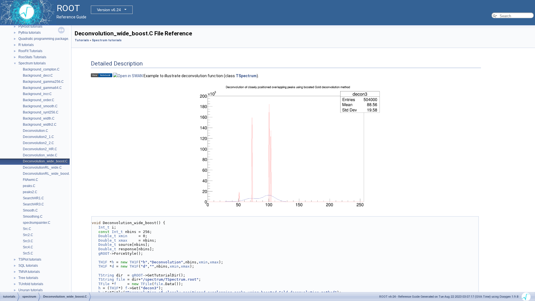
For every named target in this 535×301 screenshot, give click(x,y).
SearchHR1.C (33, 198)
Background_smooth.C (40, 106)
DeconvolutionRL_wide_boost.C (47, 174)
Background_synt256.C (41, 112)
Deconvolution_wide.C (40, 155)
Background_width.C (39, 118)
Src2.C (28, 235)
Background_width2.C (40, 125)
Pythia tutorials (29, 33)
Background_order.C (38, 100)
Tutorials (82, 40)
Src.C (27, 229)
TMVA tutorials (29, 272)
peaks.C (29, 186)
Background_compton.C (41, 69)
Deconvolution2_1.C (38, 137)
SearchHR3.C (33, 204)
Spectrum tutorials (32, 63)
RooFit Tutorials (30, 51)
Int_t (104, 227)
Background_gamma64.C (42, 88)
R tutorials (26, 45)
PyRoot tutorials (30, 26)
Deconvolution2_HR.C (40, 149)
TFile (104, 284)
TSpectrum (246, 76)
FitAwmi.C (30, 180)
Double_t (107, 236)
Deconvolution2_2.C (38, 143)
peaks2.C (30, 192)
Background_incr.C (37, 94)
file (120, 279)
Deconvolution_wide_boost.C (45, 161)
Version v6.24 (109, 10)
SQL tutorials (28, 266)
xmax (122, 240)
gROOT (104, 253)
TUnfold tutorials (30, 284)
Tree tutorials (28, 278)
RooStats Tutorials (32, 57)
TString (106, 275)
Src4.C (28, 247)
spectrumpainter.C (36, 223)
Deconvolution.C (35, 131)
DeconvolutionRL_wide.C (42, 167)
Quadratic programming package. (43, 39)
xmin (122, 236)
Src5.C (28, 253)
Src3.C (28, 241)
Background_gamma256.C (43, 82)
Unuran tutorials (30, 290)
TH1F (102, 262)
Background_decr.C (38, 75)
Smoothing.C (33, 217)
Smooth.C (30, 210)
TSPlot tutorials (29, 259)
